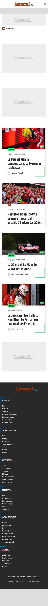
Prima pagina (7, 501)
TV (9, 205)
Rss (3, 495)
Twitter (28, 576)
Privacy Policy (7, 539)
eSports (5, 452)
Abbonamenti (7, 498)
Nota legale (6, 531)
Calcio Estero (7, 420)
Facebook (11, 576)
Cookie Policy (7, 534)
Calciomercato (8, 423)
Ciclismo (5, 441)
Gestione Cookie (8, 536)
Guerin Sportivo (8, 477)
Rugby (4, 439)
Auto (4, 466)
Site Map (5, 561)
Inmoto (5, 471)
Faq (3, 528)
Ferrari (11, 150)
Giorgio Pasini (17, 173)
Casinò (4, 566)
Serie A (5, 409)
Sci (3, 436)
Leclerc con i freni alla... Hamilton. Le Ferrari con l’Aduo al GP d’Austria (23, 320)
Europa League (8, 417)
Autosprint (6, 468)
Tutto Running (7, 444)
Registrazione (7, 558)
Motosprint (6, 474)
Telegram (36, 576)
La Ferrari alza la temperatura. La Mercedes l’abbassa (24, 163)
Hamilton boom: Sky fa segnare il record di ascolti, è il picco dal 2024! (25, 218)
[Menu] (4, 4)
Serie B (5, 411)
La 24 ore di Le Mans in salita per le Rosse (22, 267)
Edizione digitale (8, 504)
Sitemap (5, 509)
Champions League (9, 414)
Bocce (4, 450)
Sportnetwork (7, 480)
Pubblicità (6, 555)
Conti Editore (7, 482)
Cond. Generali (8, 542)
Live (3, 406)
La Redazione (7, 525)
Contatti (5, 522)
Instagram (21, 576)
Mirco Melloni (17, 329)
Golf (3, 447)
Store (4, 507)
